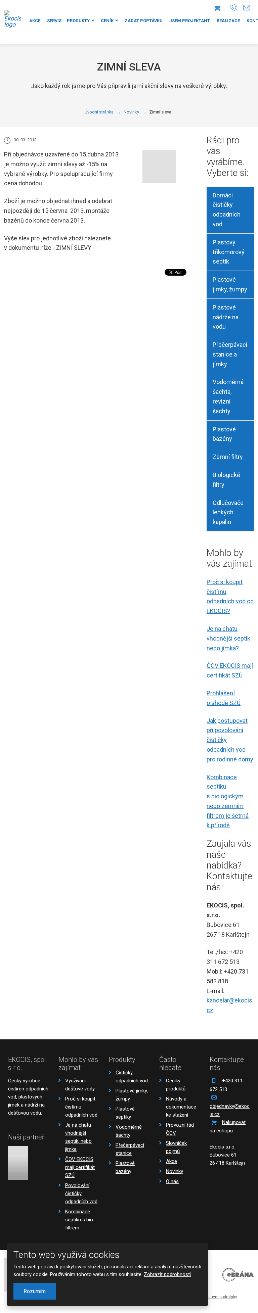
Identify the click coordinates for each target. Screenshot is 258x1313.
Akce (34, 20)
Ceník (107, 20)
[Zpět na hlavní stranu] (12, 19)
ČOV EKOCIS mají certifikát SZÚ (80, 1167)
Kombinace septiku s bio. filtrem (79, 1220)
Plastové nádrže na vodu (226, 317)
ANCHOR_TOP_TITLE (242, 1278)
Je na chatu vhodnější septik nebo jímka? (228, 638)
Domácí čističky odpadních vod (227, 210)
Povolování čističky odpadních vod (81, 1193)
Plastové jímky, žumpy (230, 284)
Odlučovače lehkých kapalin (228, 512)
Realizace (228, 20)
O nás (172, 1181)
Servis (54, 20)
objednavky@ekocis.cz (230, 1110)
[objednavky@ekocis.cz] (246, 7)
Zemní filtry (228, 456)
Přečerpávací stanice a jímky (230, 354)
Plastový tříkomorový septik (229, 252)
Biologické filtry (226, 479)
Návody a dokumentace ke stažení (181, 1107)
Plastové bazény (224, 434)
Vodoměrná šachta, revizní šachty (228, 396)
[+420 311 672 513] (233, 7)
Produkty (78, 20)
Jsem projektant (189, 20)
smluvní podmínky (220, 1297)
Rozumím (35, 1291)
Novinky (174, 1171)
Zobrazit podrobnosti (167, 1274)
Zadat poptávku (144, 20)
